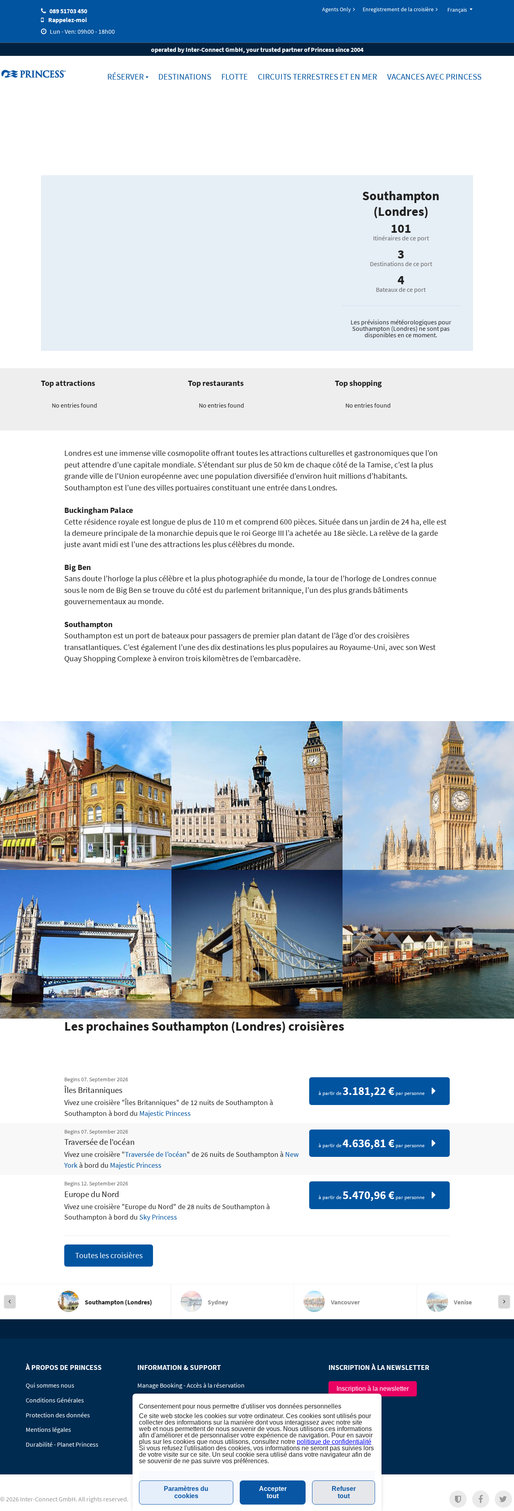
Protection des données (58, 1415)
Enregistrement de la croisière (398, 9)
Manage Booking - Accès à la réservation (191, 1385)
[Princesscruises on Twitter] (503, 1499)
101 (401, 228)
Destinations (184, 77)
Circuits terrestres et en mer (317, 77)
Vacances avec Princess (434, 77)
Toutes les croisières (109, 1255)
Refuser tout (344, 1492)
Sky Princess (158, 1217)
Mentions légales (48, 1429)
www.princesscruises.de (34, 74)
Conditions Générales (55, 1400)
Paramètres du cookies (186, 1492)
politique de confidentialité (334, 1441)
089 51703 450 (68, 11)
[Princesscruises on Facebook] (481, 1499)
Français (457, 9)
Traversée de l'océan (156, 1154)
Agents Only (336, 9)
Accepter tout (273, 1492)
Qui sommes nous (50, 1385)
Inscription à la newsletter (373, 1388)
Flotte (234, 77)
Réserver (125, 77)
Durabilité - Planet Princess (62, 1444)
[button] (458, 1499)
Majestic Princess (165, 1113)
